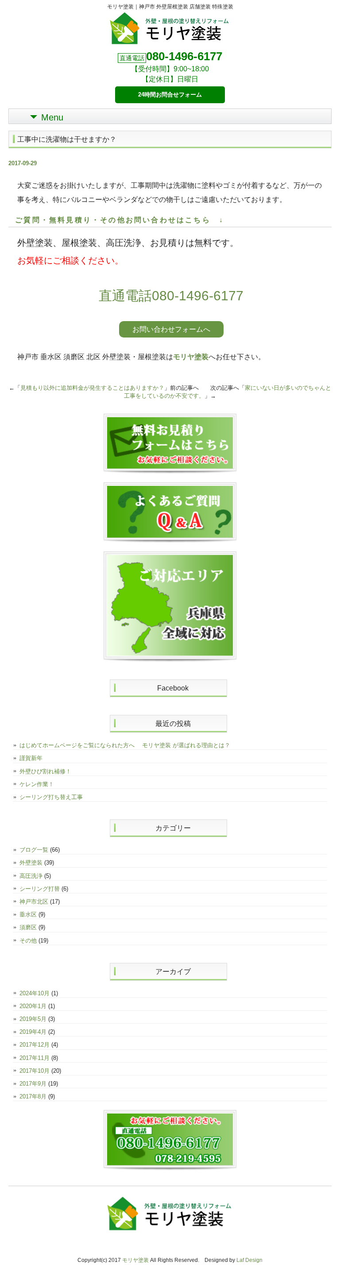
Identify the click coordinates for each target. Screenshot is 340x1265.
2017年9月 (32, 1083)
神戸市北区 (33, 901)
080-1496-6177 (184, 56)
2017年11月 (34, 1058)
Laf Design (249, 1260)
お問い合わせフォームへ (171, 329)
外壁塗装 (30, 862)
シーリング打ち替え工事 (51, 797)
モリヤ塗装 (191, 357)
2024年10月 (34, 993)
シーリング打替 (39, 888)
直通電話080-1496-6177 (171, 295)
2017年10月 (34, 1070)
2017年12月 (34, 1044)
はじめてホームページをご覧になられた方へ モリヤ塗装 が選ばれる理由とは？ (124, 745)
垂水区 (28, 914)
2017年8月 (32, 1096)
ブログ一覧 (33, 849)
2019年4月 (32, 1031)
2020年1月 (32, 1006)
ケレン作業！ (36, 784)
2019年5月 (32, 1019)
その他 (28, 940)
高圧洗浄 (30, 876)
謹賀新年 (30, 758)
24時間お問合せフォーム (170, 94)
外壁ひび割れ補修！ (45, 771)
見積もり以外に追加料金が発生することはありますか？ (92, 387)
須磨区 (28, 927)
